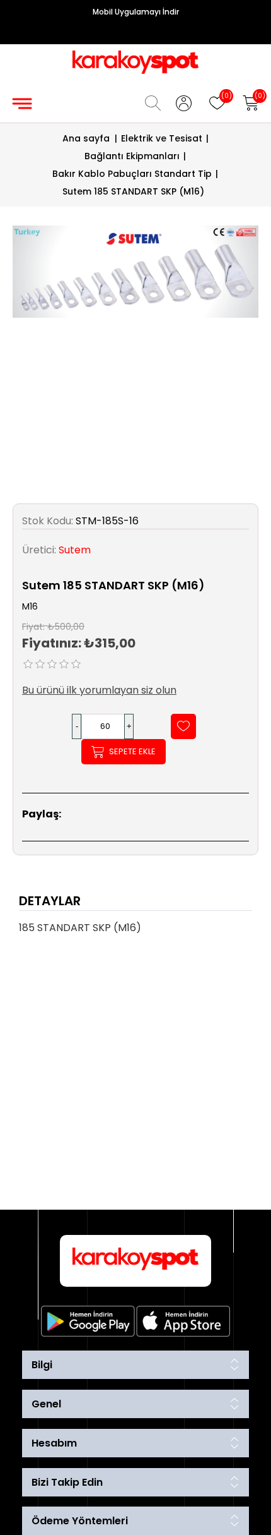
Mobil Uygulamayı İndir (136, 11)
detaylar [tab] (50, 901)
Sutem (75, 550)
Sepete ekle (132, 751)
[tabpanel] (135, 931)
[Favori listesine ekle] (183, 726)
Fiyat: (33, 626)
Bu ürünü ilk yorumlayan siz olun (99, 690)
